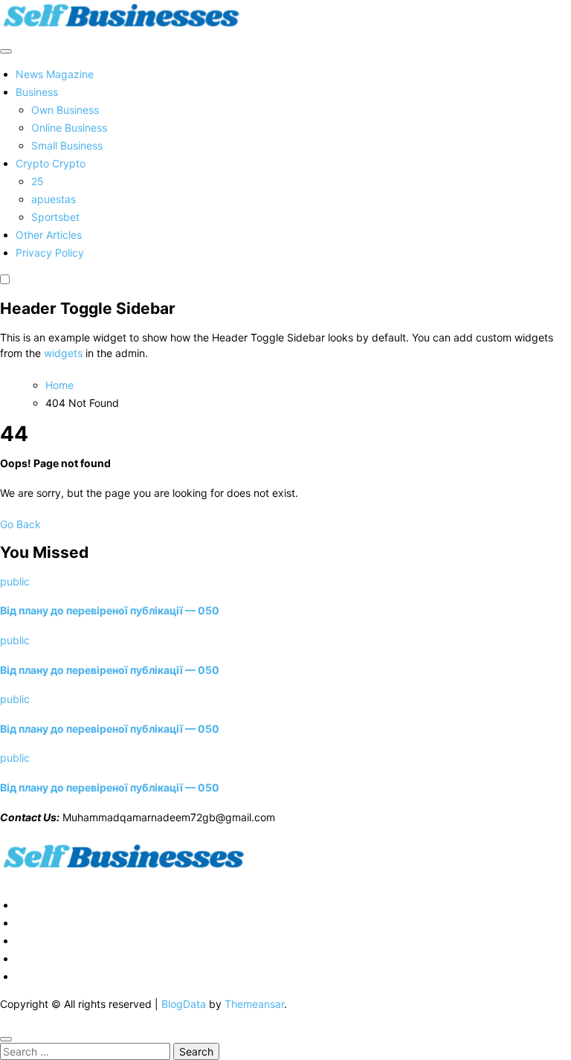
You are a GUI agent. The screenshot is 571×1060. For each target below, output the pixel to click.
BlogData (183, 1004)
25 (37, 181)
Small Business (67, 145)
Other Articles (49, 234)
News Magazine (55, 74)
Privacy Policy (50, 252)
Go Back (20, 524)
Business (37, 92)
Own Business (65, 109)
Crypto (51, 163)
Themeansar (254, 1004)
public (15, 581)
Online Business (69, 127)
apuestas (53, 199)
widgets (65, 353)
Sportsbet (55, 217)
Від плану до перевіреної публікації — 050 (109, 610)
